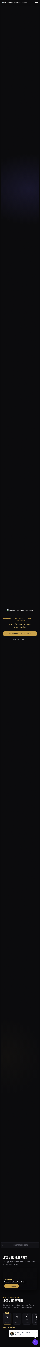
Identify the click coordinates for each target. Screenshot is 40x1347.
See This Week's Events (19, 634)
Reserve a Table (20, 639)
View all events (9, 1328)
